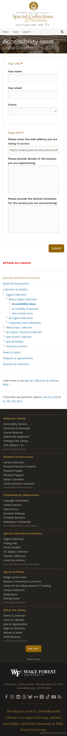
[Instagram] (12, 696)
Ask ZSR (33, 648)
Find (5, 31)
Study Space (10, 594)
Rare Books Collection (19, 336)
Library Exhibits (12, 547)
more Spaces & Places (14, 602)
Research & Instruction (16, 364)
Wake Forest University (33, 673)
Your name (15, 71)
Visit (15, 31)
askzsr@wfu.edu (26, 688)
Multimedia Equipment (16, 436)
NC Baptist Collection (15, 551)
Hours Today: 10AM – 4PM (29, 24)
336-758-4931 (14, 401)
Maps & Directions (14, 628)
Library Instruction (13, 462)
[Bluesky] (30, 696)
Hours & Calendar (13, 620)
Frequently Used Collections (25, 323)
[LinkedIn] (18, 696)
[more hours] (46, 25)
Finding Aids (10, 543)
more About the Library (14, 640)
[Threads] (24, 696)
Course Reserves (13, 432)
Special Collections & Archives (21, 278)
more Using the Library (14, 449)
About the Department (16, 283)
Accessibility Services (15, 424)
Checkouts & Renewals (16, 428)
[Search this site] (62, 31)
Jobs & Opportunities (15, 624)
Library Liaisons (12, 505)
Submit (56, 248)
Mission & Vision (13, 632)
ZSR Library (33, 6)
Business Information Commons (22, 581)
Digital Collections (16, 294)
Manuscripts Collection (19, 327)
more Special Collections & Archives (21, 564)
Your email (15, 88)
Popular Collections (14, 556)
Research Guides (13, 470)
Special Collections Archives (33, 17)
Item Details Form (22, 313)
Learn (26, 31)
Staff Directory (11, 636)
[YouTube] (53, 696)
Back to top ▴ (33, 659)
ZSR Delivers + (14, 445)
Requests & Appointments (18, 358)
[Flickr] (36, 696)
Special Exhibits (14, 341)
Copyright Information (16, 500)
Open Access (10, 509)
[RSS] (59, 696)
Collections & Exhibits (15, 289)
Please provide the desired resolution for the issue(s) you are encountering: (32, 201)
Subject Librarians (13, 479)
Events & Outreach (14, 615)
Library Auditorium (14, 590)
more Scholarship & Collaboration (20, 525)
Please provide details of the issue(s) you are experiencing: (32, 161)
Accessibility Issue (24, 304)
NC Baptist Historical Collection (24, 332)
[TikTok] (47, 696)
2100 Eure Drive (26, 684)
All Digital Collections (21, 318)
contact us (48, 397)
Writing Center (11, 598)
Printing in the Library (15, 441)
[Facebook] (6, 696)
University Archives (17, 346)
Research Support (13, 475)
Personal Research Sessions (19, 466)
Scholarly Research (14, 517)
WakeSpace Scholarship (17, 521)
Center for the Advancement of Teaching (27, 585)
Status (12, 104)
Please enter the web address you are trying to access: (32, 141)
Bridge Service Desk (14, 577)
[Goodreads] (41, 696)
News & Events (12, 352)
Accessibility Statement (25, 308)
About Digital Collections (23, 299)
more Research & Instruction (17, 487)
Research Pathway (14, 513)
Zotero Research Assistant (18, 483)
